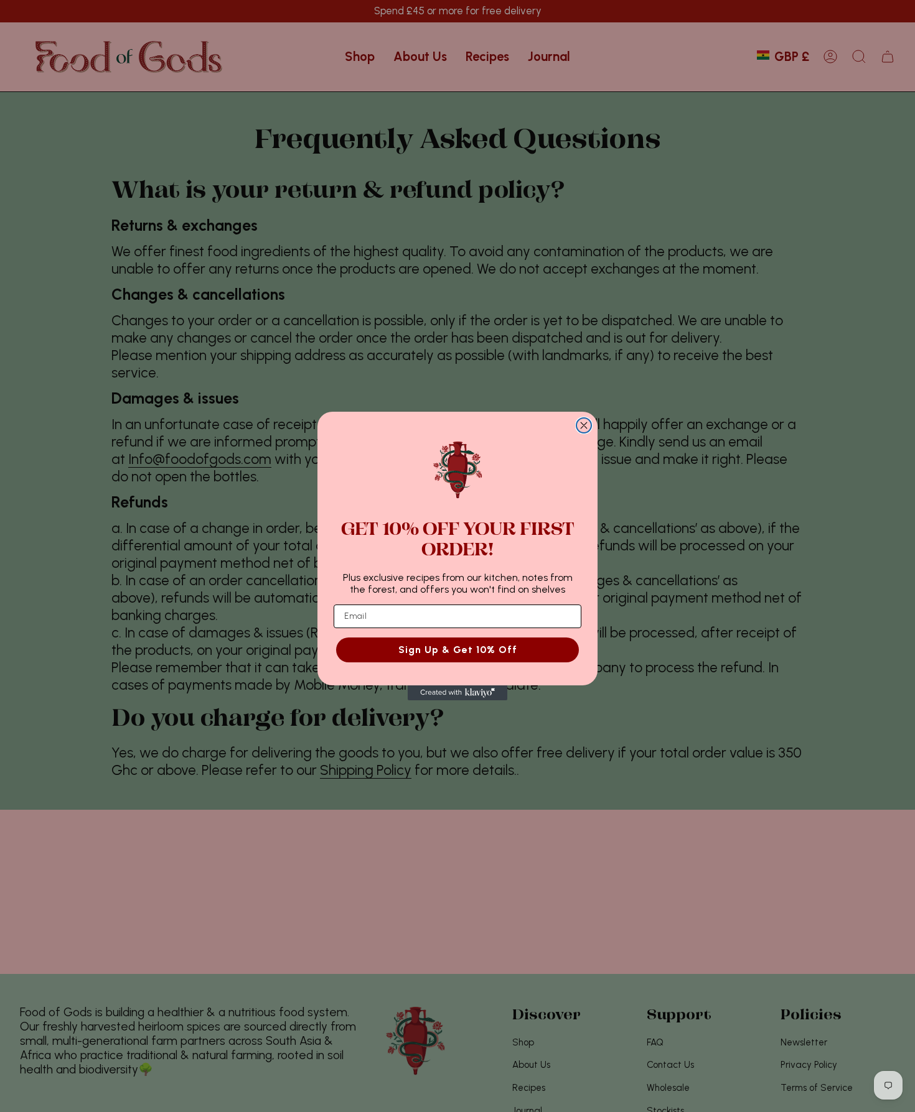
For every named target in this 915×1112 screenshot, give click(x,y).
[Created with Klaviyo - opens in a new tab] (457, 692)
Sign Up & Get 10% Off (457, 650)
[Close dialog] (583, 425)
